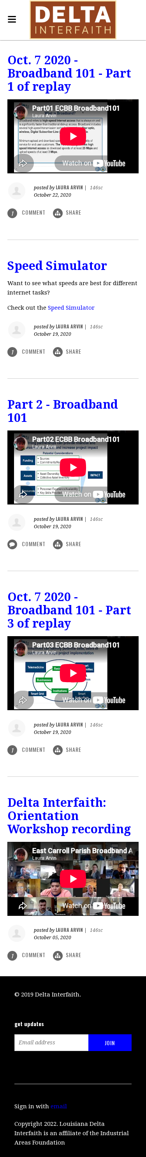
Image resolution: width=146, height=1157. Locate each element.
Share (73, 212)
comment (29, 212)
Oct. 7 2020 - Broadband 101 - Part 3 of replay (69, 610)
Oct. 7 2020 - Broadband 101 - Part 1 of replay (69, 73)
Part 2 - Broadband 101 (62, 411)
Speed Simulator (57, 266)
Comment (33, 544)
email (59, 1106)
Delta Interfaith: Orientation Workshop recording (69, 816)
